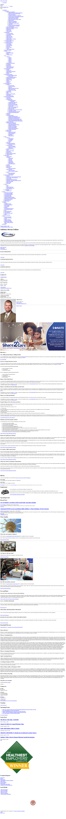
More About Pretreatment (4, 615)
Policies (8, 73)
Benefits (8, 69)
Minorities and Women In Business (12, 27)
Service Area (2, 248)
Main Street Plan (11, 108)
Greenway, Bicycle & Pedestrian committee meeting (14, 712)
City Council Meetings (10, 26)
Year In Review (9, 31)
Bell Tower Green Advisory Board (14, 13)
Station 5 (10, 61)
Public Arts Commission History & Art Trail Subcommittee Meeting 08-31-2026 (19, 709)
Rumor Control (9, 47)
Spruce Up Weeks (12, 170)
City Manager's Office (10, 34)
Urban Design (9, 131)
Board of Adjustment (12, 14)
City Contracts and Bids (8, 193)
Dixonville (10, 159)
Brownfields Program (12, 100)
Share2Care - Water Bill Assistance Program (14, 180)
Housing (6, 207)
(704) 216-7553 (19, 302)
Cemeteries (8, 157)
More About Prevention (4, 622)
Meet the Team (9, 41)
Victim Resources (9, 154)
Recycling (8, 165)
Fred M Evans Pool (12, 86)
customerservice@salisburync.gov (5, 288)
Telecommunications (10, 67)
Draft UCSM (11, 76)
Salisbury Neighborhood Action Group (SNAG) (13, 711)
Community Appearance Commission (15, 15)
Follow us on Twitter (4, 791)
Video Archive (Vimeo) (10, 49)
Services (10, 141)
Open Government (3, 782)
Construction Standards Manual (12, 75)
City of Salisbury (3, 504)
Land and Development (8, 74)
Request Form (9, 65)
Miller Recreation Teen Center (14, 88)
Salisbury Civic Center (12, 90)
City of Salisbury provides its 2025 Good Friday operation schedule (18, 502)
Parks (7, 92)
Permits (8, 80)
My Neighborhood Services (9, 208)
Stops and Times (9, 188)
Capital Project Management (9, 40)
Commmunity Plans (8, 203)
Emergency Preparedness (11, 63)
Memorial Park (11, 162)
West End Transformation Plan (14, 112)
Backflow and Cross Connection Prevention (14, 176)
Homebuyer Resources (12, 125)
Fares (7, 186)
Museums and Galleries (8, 221)
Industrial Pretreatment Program (12, 179)
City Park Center (11, 85)
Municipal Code (9, 36)
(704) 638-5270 (3, 697)
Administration (7, 32)
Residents (4, 201)
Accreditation (11, 139)
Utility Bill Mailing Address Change (9, 728)
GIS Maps (8, 114)
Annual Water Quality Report (5, 784)
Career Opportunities (13, 494)
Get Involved (9, 91)
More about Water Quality (4, 539)
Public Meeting (9, 39)
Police (6, 136)
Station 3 (10, 59)
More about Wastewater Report (5, 588)
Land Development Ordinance (11, 77)
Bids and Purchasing (10, 52)
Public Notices (2, 781)
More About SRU (3, 247)
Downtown (8, 113)
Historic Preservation (10, 121)
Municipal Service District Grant (14, 118)
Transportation (7, 189)
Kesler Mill (12, 101)
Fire (5, 55)
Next (6, 514)
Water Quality (9, 182)
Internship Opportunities (21, 494)
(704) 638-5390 (32, 383)
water (17, 477)
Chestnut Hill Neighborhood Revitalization (16, 120)
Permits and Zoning (8, 200)
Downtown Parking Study (13, 104)
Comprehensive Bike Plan (13, 102)
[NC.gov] (4, 810)
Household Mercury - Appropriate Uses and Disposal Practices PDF (11, 627)
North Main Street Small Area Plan (14, 111)
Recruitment (9, 151)
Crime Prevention (9, 145)
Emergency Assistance (12, 123)
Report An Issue (9, 166)
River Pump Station (10, 181)
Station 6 (10, 62)
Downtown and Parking (8, 204)
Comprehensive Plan (8, 195)
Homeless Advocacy (12, 144)
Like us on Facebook (4, 790)
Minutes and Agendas (10, 28)
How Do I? (4, 224)
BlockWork (10, 134)
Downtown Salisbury (8, 50)
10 (4, 514)
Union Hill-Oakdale (12, 163)
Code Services (9, 98)
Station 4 (10, 60)
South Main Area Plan (12, 110)
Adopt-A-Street (9, 156)
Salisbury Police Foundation (11, 153)
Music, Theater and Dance (9, 222)
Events (6, 218)
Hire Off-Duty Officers (10, 148)
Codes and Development (9, 194)
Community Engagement (9, 42)
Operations (10, 140)
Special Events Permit (10, 66)
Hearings (8, 82)
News (5, 210)
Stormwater (8, 167)
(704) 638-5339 (14, 384)
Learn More (2, 257)
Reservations (9, 94)
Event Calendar (9, 44)
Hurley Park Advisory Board (13, 18)
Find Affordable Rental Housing (14, 124)
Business (3, 191)
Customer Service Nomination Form (6, 785)
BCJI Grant (10, 147)
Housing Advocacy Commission (14, 25)
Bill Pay (6, 202)
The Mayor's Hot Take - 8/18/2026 (9, 719)
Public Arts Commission (13, 21)
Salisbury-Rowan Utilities (9, 174)
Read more (2, 506)
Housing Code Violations (13, 126)
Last (7, 514)
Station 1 (10, 57)
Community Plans (9, 99)
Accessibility (4, 2)
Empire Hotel (9, 35)
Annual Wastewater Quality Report (12, 583)
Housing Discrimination (12, 127)
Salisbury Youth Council (13, 22)
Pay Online (2, 484)
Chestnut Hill (11, 158)
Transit (6, 184)
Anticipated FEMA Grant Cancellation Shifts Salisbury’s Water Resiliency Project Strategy (24, 508)
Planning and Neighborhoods (9, 96)
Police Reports (2, 779)
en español (8, 682)
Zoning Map (9, 81)
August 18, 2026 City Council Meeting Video (12, 724)
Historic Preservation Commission (14, 24)
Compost (8, 164)
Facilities (8, 84)
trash (21, 477)
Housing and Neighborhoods (11, 122)
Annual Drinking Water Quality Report (12, 536)
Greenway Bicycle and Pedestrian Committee (16, 16)
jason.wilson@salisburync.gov (21, 303)
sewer (19, 477)
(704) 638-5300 (3, 287)
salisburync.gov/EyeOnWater (29, 245)
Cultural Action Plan (12, 103)
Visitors (3, 215)
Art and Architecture (8, 216)
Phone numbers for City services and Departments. (8, 700)
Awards (8, 48)
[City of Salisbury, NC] (4, 7)
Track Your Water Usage (9, 213)
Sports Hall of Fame (10, 95)
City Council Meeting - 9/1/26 (10, 710)
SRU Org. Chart (19, 305)
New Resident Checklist (8, 209)
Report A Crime (9, 152)
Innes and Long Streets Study (13, 106)
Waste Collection (9, 169)
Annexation (8, 97)
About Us (8, 56)
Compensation (9, 70)
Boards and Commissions (11, 11)
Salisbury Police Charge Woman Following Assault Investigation (17, 737)
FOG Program (9, 178)
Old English (11, 160)
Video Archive (9, 30)
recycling (23, 477)
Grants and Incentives (10, 115)
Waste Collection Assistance (13, 171)
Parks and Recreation (8, 83)
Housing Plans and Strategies (13, 128)
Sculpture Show (11, 133)
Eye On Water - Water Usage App (12, 177)
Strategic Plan (9, 29)
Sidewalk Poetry (11, 135)
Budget (8, 53)
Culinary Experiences (8, 217)
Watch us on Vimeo (4, 792)
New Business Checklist (8, 199)
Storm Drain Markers (12, 168)
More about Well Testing (4, 556)
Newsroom (8, 46)
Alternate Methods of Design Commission (15, 12)
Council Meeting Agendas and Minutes (6, 780)
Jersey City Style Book (12, 107)
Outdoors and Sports (8, 220)
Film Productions (9, 45)
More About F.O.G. (3, 607)
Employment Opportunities (11, 71)
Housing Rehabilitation (12, 129)
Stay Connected (7, 212)
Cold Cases (8, 142)
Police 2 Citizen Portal (10, 150)
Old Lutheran (11, 161)
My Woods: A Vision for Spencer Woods (15, 109)
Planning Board (11, 20)
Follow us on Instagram (4, 793)
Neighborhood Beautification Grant (14, 117)
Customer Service (9, 54)
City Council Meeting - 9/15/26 (11, 713)
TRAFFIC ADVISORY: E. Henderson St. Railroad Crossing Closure (18, 732)
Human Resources (8, 68)
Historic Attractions (8, 219)
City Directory (9, 43)
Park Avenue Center (12, 89)
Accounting (8, 51)
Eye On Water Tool (3, 249)
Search (11, 6)
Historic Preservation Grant (13, 116)
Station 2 (10, 58)
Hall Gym (10, 87)
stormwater (28, 477)
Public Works (7, 155)
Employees (2, 4)
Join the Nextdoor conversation (6, 794)
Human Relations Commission (14, 17)
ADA (7, 185)
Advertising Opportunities (9, 192)
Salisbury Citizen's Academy (11, 38)
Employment (2, 777)
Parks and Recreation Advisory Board (15, 19)
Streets (8, 172)
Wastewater (8, 183)
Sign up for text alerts (4, 789)
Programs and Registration (11, 93)
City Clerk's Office (10, 33)
